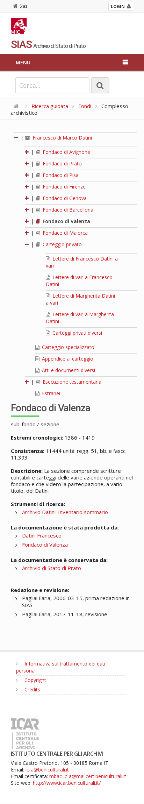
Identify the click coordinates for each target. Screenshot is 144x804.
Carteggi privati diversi (76, 332)
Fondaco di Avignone (65, 152)
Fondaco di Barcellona (67, 209)
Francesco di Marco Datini (61, 137)
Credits (31, 689)
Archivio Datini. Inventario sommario (65, 511)
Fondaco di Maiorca (64, 232)
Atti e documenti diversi (68, 370)
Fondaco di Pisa (60, 175)
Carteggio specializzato (67, 347)
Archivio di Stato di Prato (51, 567)
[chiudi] (27, 244)
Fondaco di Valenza (65, 221)
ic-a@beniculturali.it (47, 769)
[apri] (27, 152)
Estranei (50, 393)
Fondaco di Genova (64, 198)
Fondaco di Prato (61, 163)
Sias (23, 6)
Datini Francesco (42, 535)
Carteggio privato (61, 244)
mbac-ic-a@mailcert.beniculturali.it (87, 776)
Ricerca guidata (49, 105)
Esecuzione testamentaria (71, 381)
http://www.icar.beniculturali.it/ (67, 783)
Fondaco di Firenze (63, 186)
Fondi (84, 105)
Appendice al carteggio (67, 358)
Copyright (34, 680)
